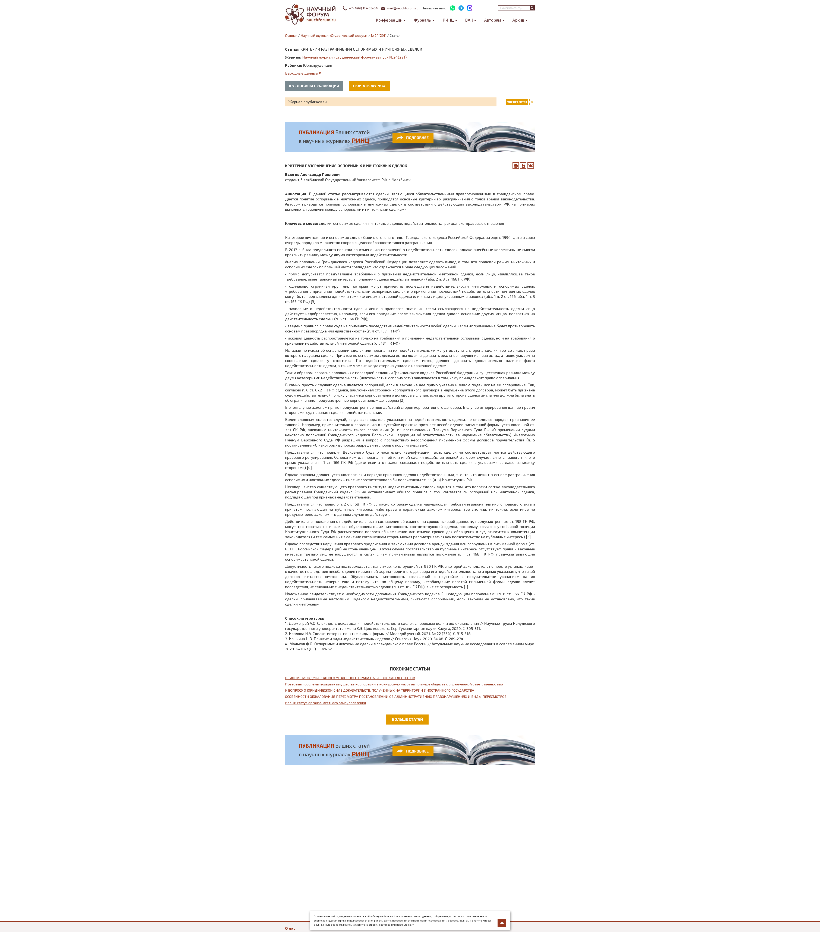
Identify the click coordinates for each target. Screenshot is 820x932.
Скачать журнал (370, 85)
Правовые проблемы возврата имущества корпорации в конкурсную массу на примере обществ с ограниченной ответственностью (394, 684)
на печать (515, 165)
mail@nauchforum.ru (402, 8)
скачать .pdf (523, 165)
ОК (502, 923)
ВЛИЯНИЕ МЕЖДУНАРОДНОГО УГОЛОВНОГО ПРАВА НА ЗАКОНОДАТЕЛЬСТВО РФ (350, 678)
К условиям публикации (314, 85)
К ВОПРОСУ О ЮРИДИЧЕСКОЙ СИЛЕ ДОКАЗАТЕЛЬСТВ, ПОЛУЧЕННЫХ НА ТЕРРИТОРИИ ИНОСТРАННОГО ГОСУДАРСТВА (379, 690)
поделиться (530, 165)
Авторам (492, 20)
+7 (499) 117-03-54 (363, 8)
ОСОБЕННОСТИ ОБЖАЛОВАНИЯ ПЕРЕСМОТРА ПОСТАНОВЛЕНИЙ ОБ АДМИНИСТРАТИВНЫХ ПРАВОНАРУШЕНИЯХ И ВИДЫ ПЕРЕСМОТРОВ (396, 696)
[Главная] (310, 14)
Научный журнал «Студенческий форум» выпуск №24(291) (354, 57)
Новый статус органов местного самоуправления (325, 703)
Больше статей (407, 719)
